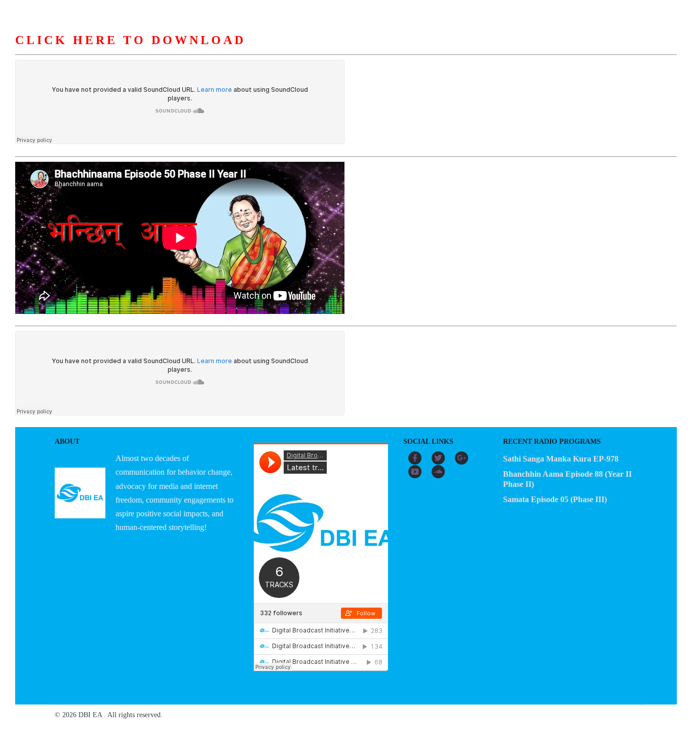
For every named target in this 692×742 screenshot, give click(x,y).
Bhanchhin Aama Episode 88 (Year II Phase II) (567, 479)
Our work (345, 50)
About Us (219, 50)
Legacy (464, 50)
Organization (281, 50)
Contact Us (520, 50)
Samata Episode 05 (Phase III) (555, 499)
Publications (407, 50)
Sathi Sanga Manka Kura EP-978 (561, 458)
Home (172, 50)
